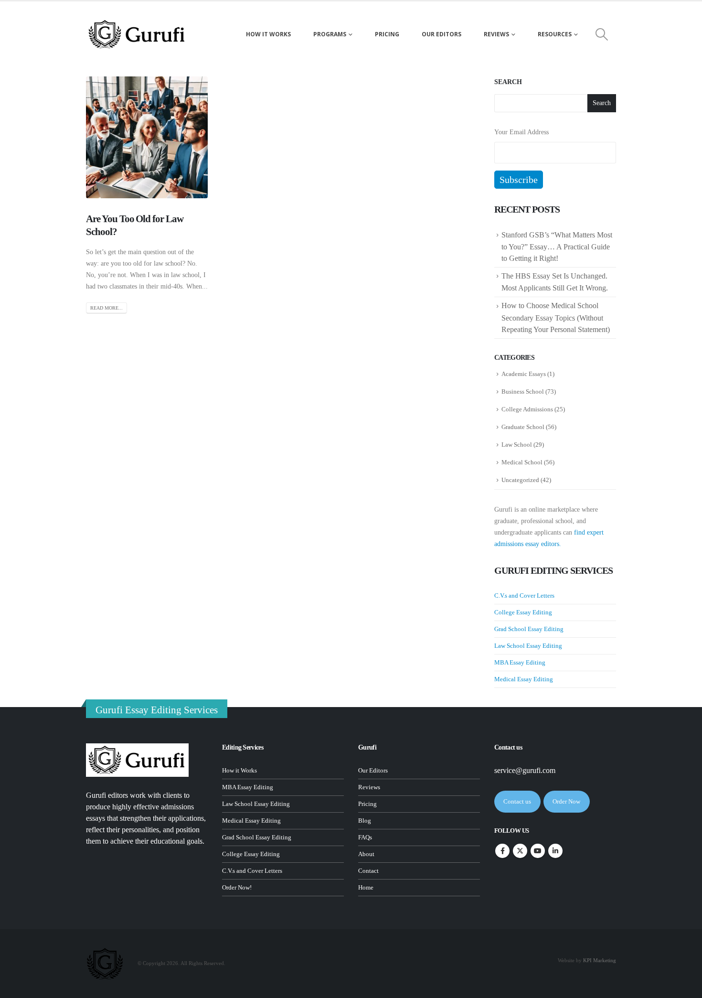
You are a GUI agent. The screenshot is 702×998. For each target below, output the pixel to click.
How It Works (268, 34)
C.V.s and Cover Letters (524, 595)
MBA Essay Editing (519, 662)
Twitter (520, 851)
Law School (516, 444)
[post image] (147, 137)
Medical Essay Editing (523, 679)
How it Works (239, 770)
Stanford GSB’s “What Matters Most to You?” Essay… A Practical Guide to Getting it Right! (556, 246)
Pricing (387, 34)
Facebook (502, 851)
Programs (329, 34)
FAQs (365, 837)
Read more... (106, 308)
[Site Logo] (137, 34)
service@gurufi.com (524, 770)
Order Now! (237, 887)
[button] (602, 34)
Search (508, 82)
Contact (368, 871)
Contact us (517, 801)
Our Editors (441, 34)
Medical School (521, 462)
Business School (522, 391)
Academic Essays (523, 373)
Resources (555, 34)
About (366, 854)
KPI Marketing (599, 960)
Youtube (538, 851)
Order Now (566, 801)
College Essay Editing (523, 612)
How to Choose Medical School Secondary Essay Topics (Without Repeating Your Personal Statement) (556, 317)
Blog (364, 820)
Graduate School (522, 426)
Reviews (496, 34)
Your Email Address (521, 132)
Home (365, 887)
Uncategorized (520, 479)
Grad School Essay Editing (529, 629)
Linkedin (555, 851)
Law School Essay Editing (528, 645)
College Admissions (527, 409)
